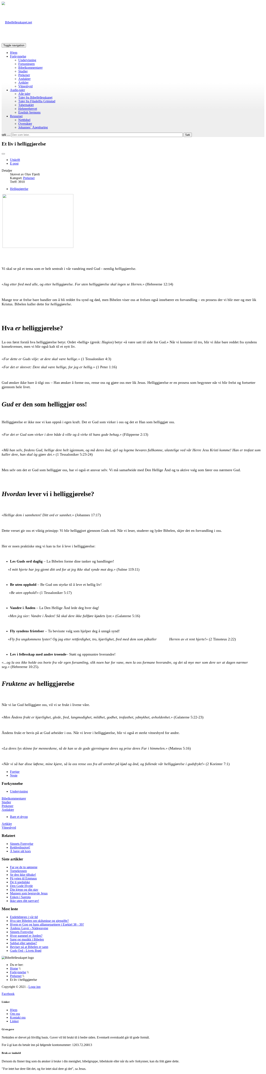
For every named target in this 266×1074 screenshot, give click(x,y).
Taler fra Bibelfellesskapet (35, 97)
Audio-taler (17, 90)
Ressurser (16, 116)
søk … (6, 134)
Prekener (24, 75)
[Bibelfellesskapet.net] (17, 22)
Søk (187, 134)
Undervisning (27, 60)
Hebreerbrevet (27, 108)
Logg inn (34, 986)
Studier (23, 71)
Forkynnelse (18, 56)
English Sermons (29, 112)
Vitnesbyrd (25, 86)
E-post (14, 163)
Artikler (23, 82)
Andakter (24, 79)
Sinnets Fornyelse (21, 843)
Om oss (15, 1013)
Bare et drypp (19, 816)
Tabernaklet (26, 105)
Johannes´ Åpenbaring (33, 127)
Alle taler (24, 93)
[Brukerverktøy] (3, 153)
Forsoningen (26, 64)
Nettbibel (24, 120)
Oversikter (25, 123)
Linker (14, 1021)
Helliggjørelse (19, 189)
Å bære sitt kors (20, 851)
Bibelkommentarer (30, 67)
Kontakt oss (18, 1017)
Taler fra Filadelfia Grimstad (36, 101)
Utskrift (15, 159)
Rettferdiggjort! (20, 847)
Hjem (13, 52)
